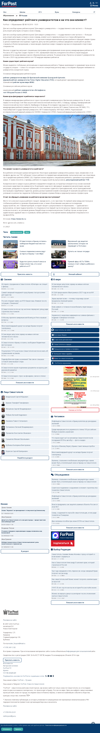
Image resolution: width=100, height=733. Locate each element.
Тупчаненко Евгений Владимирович (19, 427)
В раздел (25, 551)
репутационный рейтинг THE (77, 180)
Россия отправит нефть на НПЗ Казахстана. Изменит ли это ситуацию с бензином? (24, 302)
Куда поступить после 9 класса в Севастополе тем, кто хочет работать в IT (33, 263)
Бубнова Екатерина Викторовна (18, 445)
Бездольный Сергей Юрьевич (17, 397)
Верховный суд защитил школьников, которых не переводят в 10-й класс (78, 243)
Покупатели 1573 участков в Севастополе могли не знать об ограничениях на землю (25, 352)
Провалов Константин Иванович (18, 433)
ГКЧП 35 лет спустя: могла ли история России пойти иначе (74, 588)
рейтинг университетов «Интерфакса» (30, 90)
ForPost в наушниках (63, 363)
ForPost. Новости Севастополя (32, 684)
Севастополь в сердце (62, 344)
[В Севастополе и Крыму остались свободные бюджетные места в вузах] (10, 244)
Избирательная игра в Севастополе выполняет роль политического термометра (20, 543)
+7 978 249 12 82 (9, 647)
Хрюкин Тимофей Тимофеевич (17, 403)
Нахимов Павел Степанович (16, 421)
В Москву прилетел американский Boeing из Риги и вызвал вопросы (24, 319)
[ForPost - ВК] (48, 676)
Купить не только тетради (78, 251)
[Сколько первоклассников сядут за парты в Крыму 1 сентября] (10, 254)
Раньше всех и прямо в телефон (66, 349)
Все (5, 12)
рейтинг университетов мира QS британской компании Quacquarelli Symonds (34, 78)
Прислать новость (24, 274)
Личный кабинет (75, 274)
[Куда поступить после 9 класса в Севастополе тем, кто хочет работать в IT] (10, 264)
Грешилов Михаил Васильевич (17, 439)
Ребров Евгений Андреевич (16, 415)
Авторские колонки (10, 666)
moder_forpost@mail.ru (16, 643)
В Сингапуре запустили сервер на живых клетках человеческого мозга (20, 335)
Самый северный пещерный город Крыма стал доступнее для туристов (23, 293)
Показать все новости (25, 383)
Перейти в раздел (24, 458)
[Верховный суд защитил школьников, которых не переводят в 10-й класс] (58, 244)
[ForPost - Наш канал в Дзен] (54, 676)
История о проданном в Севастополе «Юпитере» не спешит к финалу (24, 285)
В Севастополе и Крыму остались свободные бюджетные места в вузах (33, 243)
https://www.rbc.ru (18, 219)
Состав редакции (9, 673)
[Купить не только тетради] (58, 254)
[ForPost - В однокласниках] (53, 676)
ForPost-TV (7, 668)
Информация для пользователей (78, 651)
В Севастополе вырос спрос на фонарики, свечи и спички (24, 376)
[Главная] (9, 3)
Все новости (8, 663)
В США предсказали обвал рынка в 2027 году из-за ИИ (73, 292)
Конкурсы (76, 12)
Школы (22, 12)
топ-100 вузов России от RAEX (15, 92)
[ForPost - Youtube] (51, 676)
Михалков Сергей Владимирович (18, 409)
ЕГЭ (40, 12)
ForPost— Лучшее (24, 680)
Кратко (5, 670)
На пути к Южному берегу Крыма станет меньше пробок (73, 446)
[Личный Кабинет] (90, 3)
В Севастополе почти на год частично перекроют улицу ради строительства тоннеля (25, 310)
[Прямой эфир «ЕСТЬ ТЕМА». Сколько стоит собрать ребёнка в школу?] (58, 264)
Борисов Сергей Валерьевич (17, 451)
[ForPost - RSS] (46, 676)
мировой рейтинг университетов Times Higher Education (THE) (28, 80)
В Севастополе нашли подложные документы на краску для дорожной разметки (24, 369)
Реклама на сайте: (10, 706)
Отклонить (6, 729)
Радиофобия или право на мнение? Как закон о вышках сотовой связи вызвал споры (23, 360)
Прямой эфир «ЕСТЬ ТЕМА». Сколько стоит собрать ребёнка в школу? (81, 263)
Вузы (57, 12)
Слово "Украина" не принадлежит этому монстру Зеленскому (23, 510)
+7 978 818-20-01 (9, 712)
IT (94, 12)
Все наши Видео (60, 335)
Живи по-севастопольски (63, 358)
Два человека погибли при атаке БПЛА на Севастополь (73, 521)
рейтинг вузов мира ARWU (23, 82)
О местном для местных (63, 340)
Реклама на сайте (10, 620)
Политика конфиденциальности (56, 725)
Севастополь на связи (62, 330)
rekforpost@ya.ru (9, 716)
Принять (18, 729)
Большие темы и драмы (63, 354)
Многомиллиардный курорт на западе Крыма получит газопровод (22, 327)
